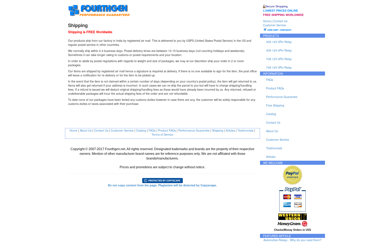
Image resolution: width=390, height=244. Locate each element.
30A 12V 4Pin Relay (279, 50)
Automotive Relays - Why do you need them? (292, 240)
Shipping (217, 130)
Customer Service (122, 130)
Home (73, 130)
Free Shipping (275, 105)
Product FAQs (167, 130)
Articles (230, 130)
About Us (86, 130)
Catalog (141, 130)
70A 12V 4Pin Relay (279, 59)
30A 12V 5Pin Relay (279, 42)
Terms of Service (162, 134)
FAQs (152, 130)
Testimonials (245, 130)
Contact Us (101, 130)
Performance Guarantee (194, 130)
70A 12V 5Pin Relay (279, 67)
